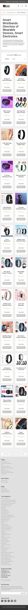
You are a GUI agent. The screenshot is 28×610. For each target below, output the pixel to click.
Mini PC (3, 546)
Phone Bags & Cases (6, 555)
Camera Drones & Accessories (8, 500)
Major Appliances (5, 562)
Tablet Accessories (5, 534)
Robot (2, 522)
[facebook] (2, 601)
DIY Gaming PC (4, 549)
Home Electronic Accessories (8, 516)
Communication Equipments (8, 556)
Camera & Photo (5, 498)
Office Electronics (5, 525)
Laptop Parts (4, 539)
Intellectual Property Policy (7, 472)
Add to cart (7, 90)
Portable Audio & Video (6, 504)
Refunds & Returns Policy (7, 468)
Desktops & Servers (5, 547)
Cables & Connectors (6, 544)
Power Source (4, 524)
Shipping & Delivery (5, 471)
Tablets (3, 531)
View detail (7, 87)
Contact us (8, 1)
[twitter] (5, 601)
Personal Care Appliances (7, 561)
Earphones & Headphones (7, 515)
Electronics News (5, 491)
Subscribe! (23, 593)
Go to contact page (5, 580)
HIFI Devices (4, 509)
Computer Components (6, 527)
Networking (3, 543)
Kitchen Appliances (5, 558)
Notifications (4, 488)
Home (3, 12)
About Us (3, 469)
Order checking (15, 1)
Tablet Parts (4, 533)
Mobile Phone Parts (5, 553)
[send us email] (15, 601)
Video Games (4, 513)
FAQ (2, 465)
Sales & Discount (5, 490)
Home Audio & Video (6, 506)
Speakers (3, 507)
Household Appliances (6, 559)
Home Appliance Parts (6, 564)
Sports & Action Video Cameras (8, 501)
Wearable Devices (5, 519)
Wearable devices (11, 12)
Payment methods (5, 466)
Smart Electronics (5, 512)
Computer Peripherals (6, 528)
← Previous (5, 454)
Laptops (3, 536)
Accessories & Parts (6, 518)
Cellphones (3, 550)
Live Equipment (4, 510)
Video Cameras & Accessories (8, 503)
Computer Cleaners (5, 530)
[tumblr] (9, 601)
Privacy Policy (4, 462)
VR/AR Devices (4, 521)
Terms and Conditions (6, 463)
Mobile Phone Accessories (7, 552)
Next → (24, 454)
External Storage (5, 540)
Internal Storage (5, 542)
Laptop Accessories (5, 537)
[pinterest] (12, 601)
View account (22, 1)
